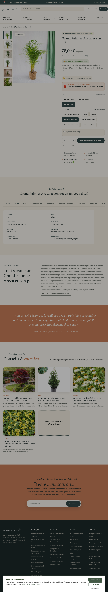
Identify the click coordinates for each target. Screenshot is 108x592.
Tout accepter (95, 580)
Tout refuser (95, 584)
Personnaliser (95, 588)
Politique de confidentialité (31, 584)
